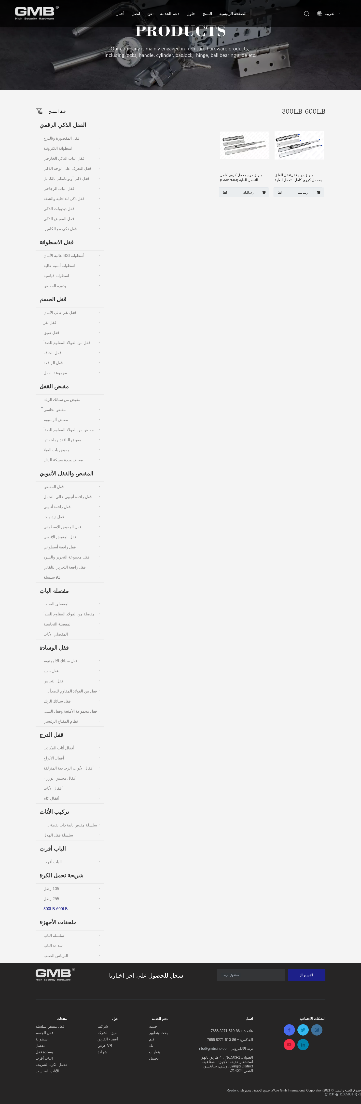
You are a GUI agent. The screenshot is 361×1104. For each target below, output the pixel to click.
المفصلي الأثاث (55, 634)
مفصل (40, 1045)
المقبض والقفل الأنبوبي (66, 473)
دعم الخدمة (169, 13)
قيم (151, 1039)
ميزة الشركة (107, 1033)
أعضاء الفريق (107, 1039)
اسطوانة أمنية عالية (59, 266)
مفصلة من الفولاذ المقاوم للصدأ (69, 614)
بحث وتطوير (158, 1033)
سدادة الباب (53, 946)
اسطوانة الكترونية (57, 148)
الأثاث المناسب (47, 1071)
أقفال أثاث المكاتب (58, 748)
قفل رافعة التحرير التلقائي (64, 567)
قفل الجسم (53, 299)
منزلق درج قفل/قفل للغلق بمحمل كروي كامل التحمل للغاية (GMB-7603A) (298, 177)
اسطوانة (42, 1039)
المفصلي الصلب (56, 604)
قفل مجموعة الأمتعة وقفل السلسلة (69, 711)
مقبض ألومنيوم (55, 420)
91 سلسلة (51, 577)
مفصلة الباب (54, 590)
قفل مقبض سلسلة (50, 1026)
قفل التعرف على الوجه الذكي (67, 168)
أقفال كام (51, 798)
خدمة (153, 1026)
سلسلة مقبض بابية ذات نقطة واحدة (69, 825)
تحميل (154, 1058)
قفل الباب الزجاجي (58, 188)
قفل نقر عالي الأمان (59, 312)
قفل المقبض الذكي (58, 219)
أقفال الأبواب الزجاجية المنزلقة (68, 768)
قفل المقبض (53, 487)
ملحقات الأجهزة (58, 922)
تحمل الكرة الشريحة (51, 1065)
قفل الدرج (51, 735)
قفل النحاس (53, 681)
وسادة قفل (44, 1052)
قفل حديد (51, 671)
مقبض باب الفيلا (56, 450)
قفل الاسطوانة (57, 242)
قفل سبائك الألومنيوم (60, 661)
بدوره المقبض (54, 286)
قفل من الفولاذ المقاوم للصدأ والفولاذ (69, 691)
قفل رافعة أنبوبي (57, 507)
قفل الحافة (52, 353)
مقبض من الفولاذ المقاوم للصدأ (68, 430)
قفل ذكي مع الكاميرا (60, 229)
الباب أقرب (53, 848)
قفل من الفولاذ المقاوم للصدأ (66, 343)
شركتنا (102, 1026)
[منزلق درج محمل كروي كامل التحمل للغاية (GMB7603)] (244, 145)
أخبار (120, 13)
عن (150, 13)
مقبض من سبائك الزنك (61, 400)
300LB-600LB (55, 909)
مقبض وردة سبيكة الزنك (63, 460)
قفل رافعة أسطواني (59, 547)
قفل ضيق (51, 333)
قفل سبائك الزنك (57, 701)
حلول (191, 13)
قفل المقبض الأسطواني (62, 527)
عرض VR (104, 1045)
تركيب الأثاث (54, 812)
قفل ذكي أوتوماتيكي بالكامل (66, 178)
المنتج (207, 13)
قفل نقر (49, 322)
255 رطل (51, 899)
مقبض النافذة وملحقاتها (62, 440)
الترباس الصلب (55, 956)
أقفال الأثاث (53, 788)
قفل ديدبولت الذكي (58, 209)
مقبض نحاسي (54, 410)
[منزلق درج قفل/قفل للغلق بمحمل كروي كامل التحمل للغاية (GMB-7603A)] (299, 145)
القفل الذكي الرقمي (63, 125)
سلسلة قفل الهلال (58, 835)
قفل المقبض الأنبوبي (59, 537)
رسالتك (303, 192)
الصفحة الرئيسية (232, 13)
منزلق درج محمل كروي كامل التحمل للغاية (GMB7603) (241, 177)
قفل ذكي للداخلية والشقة (63, 199)
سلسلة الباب (53, 935)
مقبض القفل (54, 386)
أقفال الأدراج (53, 758)
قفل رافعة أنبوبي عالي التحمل (67, 497)
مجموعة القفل (55, 373)
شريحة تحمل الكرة (61, 875)
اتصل (136, 13)
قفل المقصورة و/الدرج (61, 138)
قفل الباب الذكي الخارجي (63, 158)
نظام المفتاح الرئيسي (60, 721)
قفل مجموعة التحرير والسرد (66, 557)
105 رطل (51, 889)
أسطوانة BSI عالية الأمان (63, 255)
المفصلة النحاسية (57, 624)
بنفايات (154, 1052)
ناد (151, 1045)
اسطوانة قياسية (56, 276)
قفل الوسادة (54, 647)
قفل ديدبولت (53, 517)
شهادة (102, 1052)
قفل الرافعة (53, 363)
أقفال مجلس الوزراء (59, 778)
